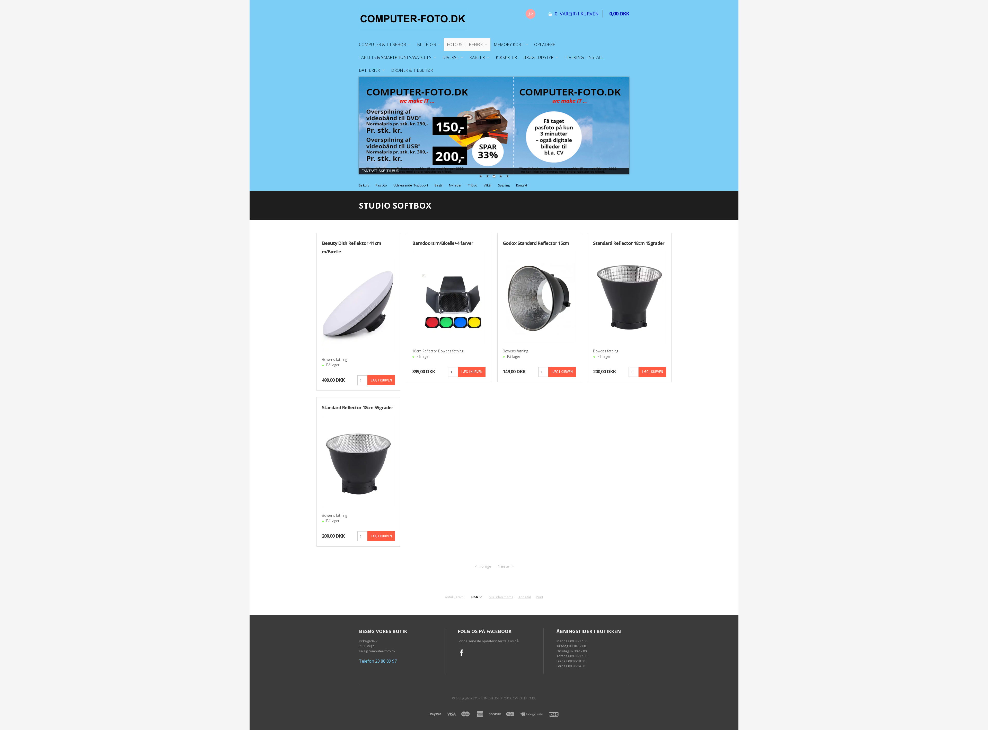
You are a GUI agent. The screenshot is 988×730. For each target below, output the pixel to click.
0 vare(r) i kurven (577, 14)
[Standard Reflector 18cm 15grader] (629, 296)
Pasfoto (381, 185)
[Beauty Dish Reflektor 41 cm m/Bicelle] (358, 304)
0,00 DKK (619, 13)
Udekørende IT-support (410, 185)
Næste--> (506, 566)
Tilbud (472, 185)
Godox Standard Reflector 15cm (536, 243)
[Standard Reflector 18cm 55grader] (358, 460)
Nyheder (455, 185)
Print (539, 597)
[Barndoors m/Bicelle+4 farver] (448, 296)
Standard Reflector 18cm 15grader (628, 243)
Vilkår (488, 185)
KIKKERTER (506, 57)
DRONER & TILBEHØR (412, 70)
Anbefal (524, 597)
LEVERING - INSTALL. (584, 57)
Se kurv (364, 185)
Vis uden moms (501, 597)
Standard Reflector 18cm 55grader (357, 407)
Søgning (504, 185)
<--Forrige (483, 566)
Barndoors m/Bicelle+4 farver (442, 243)
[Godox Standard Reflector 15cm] (539, 296)
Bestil (439, 185)
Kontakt (521, 185)
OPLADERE (544, 44)
